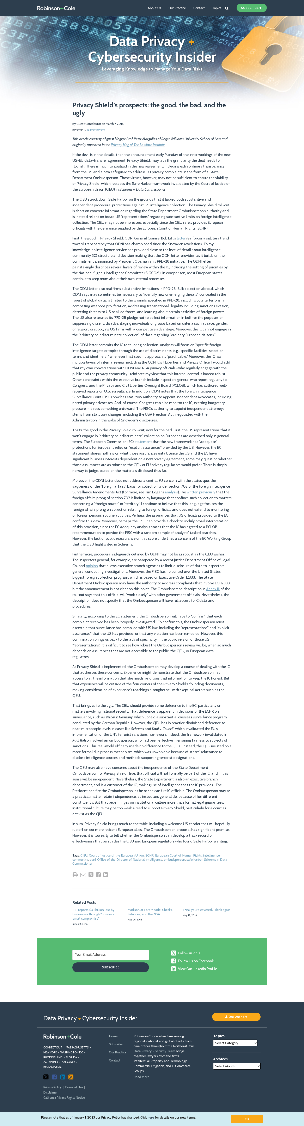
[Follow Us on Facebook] (54, 1077)
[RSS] (70, 1077)
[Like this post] (98, 874)
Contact (199, 8)
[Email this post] (83, 874)
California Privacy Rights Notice (64, 1098)
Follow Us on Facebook (196, 961)
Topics (216, 8)
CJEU (83, 855)
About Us (154, 8)
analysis (171, 492)
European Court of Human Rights (178, 855)
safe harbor (195, 860)
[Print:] (75, 874)
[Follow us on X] (46, 1077)
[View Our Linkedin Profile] (62, 1077)
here (151, 1117)
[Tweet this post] (91, 874)
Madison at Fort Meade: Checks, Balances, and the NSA (150, 912)
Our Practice (177, 8)
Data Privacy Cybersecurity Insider (152, 48)
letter (181, 238)
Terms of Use (74, 1087)
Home (113, 1036)
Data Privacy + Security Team (154, 1051)
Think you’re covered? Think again (206, 910)
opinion (92, 566)
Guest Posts (96, 130)
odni (93, 860)
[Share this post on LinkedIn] (105, 874)
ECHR (149, 855)
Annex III (213, 589)
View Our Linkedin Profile (197, 969)
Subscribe (116, 1044)
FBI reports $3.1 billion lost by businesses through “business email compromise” (93, 914)
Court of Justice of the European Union (116, 855)
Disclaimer (50, 1092)
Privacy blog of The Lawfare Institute (138, 144)
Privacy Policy (52, 1087)
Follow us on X (189, 953)
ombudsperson (174, 860)
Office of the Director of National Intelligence (129, 860)
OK (247, 1119)
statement (143, 441)
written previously (201, 492)
